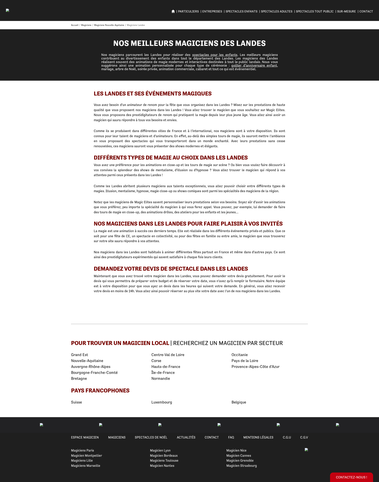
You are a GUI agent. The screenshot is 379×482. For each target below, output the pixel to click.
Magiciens (117, 437)
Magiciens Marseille (85, 466)
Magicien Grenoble (240, 460)
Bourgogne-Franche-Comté (94, 372)
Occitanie (240, 355)
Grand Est (79, 355)
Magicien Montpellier (86, 455)
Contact (366, 11)
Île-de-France (163, 372)
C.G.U (287, 437)
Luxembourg (161, 402)
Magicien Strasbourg (241, 466)
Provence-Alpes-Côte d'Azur (256, 366)
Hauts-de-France (165, 366)
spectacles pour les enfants (214, 55)
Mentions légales (258, 437)
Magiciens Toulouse (164, 460)
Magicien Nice (236, 450)
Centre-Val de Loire (167, 355)
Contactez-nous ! (351, 477)
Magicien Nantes (162, 466)
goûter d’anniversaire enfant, (254, 65)
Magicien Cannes (238, 455)
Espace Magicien (85, 437)
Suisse (76, 402)
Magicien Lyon (160, 450)
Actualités (186, 437)
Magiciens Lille (82, 460)
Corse (156, 360)
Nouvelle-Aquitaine (87, 360)
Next (371, 425)
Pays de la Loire (245, 360)
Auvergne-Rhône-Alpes (90, 366)
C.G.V (304, 437)
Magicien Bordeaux (164, 455)
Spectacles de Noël (151, 437)
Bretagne (79, 378)
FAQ (231, 437)
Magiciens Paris (82, 450)
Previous (7, 425)
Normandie (160, 378)
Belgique (239, 402)
